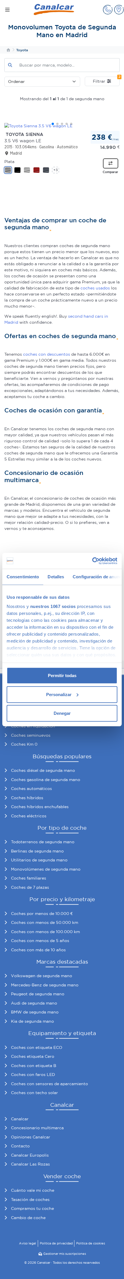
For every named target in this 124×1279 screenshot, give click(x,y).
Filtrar (106, 80)
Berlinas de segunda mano (37, 851)
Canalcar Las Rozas (30, 1164)
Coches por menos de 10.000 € (42, 913)
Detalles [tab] (56, 576)
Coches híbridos (27, 797)
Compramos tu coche (32, 1208)
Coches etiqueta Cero (32, 1056)
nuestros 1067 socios (53, 606)
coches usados (95, 288)
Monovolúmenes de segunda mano (45, 869)
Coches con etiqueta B (33, 1065)
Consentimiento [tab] (23, 576)
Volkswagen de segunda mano (41, 975)
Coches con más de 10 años (38, 950)
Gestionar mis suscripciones (64, 1253)
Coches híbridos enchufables (40, 806)
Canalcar (20, 1119)
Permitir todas (62, 675)
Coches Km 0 (24, 744)
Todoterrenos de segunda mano (42, 842)
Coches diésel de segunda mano (43, 770)
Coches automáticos (31, 788)
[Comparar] (111, 163)
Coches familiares (28, 878)
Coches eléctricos (28, 816)
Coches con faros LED (33, 1074)
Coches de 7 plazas (30, 887)
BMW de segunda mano (35, 1012)
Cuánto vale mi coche (32, 1190)
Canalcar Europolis (30, 1155)
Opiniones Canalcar (30, 1137)
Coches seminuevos (30, 735)
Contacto (20, 1146)
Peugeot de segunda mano (37, 994)
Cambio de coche (28, 1217)
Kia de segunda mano (32, 1021)
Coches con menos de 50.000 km (44, 922)
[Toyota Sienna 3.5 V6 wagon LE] (62, 126)
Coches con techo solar (34, 1092)
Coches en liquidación (33, 726)
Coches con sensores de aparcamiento (49, 1083)
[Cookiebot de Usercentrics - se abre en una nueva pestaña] (92, 560)
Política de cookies (90, 1243)
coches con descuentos (46, 354)
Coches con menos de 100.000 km (45, 931)
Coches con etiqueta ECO (36, 1047)
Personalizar (59, 694)
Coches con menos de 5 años (40, 940)
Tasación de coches (30, 1199)
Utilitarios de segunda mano (39, 860)
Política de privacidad (56, 1243)
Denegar (62, 713)
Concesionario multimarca (37, 1127)
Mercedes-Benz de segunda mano (44, 985)
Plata (9, 161)
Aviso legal (27, 1243)
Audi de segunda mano (34, 1003)
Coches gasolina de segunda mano (45, 779)
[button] (108, 10)
